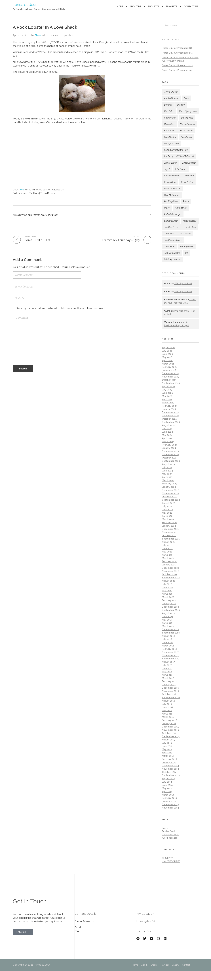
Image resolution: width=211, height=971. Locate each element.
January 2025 (169, 409)
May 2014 (167, 788)
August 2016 (168, 701)
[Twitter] (144, 938)
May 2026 (167, 357)
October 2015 (169, 733)
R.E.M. (44, 215)
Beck (186, 98)
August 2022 (168, 503)
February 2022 (169, 522)
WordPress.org (169, 838)
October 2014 (169, 772)
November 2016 (170, 691)
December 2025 (170, 373)
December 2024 (170, 412)
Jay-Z (167, 169)
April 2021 (167, 555)
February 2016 (169, 720)
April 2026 (167, 360)
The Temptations (172, 253)
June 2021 (167, 548)
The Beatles (190, 227)
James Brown (170, 163)
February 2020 (169, 600)
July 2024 (167, 428)
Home (135, 965)
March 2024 (168, 441)
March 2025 (168, 402)
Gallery (175, 965)
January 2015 (169, 762)
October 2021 (169, 535)
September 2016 (171, 697)
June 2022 (167, 509)
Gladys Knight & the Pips (176, 150)
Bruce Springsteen (188, 111)
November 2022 (170, 493)
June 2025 (167, 393)
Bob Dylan (169, 111)
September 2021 (171, 539)
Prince (186, 201)
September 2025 (171, 383)
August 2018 (168, 636)
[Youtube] (151, 938)
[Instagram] (158, 938)
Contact (186, 965)
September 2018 (171, 632)
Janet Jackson (189, 163)
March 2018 (168, 645)
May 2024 (167, 435)
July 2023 (167, 467)
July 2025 (167, 389)
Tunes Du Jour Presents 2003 (177, 65)
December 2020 (170, 568)
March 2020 (168, 597)
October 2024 (169, 419)
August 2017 (168, 662)
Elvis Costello (185, 130)
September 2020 (171, 577)
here (21, 189)
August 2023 (168, 464)
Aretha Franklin (171, 98)
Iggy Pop (22, 215)
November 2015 (170, 730)
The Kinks (169, 233)
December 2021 (170, 529)
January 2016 (169, 723)
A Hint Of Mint (171, 92)
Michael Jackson (172, 188)
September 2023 (171, 461)
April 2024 (167, 438)
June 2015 (167, 746)
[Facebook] (137, 938)
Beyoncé (168, 105)
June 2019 (167, 616)
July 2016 (167, 704)
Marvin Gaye (170, 182)
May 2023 (167, 474)
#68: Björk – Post (183, 283)
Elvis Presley (170, 137)
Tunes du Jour (25, 4)
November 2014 (170, 769)
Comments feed (170, 834)
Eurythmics (186, 137)
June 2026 (167, 354)
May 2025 (167, 396)
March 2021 (168, 558)
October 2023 (169, 457)
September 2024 (171, 422)
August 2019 (168, 613)
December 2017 (170, 652)
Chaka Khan (170, 118)
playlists (68, 35)
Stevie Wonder (171, 221)
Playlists (165, 965)
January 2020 (169, 603)
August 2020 (168, 581)
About (144, 965)
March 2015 (168, 756)
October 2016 (169, 694)
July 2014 (167, 782)
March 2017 (168, 678)
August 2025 (168, 386)
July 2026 (167, 351)
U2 (186, 253)
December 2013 (170, 804)
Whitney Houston (172, 259)
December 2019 (170, 607)
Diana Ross (169, 124)
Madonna (189, 175)
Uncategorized (171, 861)
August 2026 (168, 347)
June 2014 (167, 785)
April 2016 (167, 714)
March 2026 (168, 364)
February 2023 (169, 483)
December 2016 (170, 688)
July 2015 (167, 743)
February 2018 (169, 649)
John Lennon (181, 169)
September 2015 (171, 736)
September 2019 (171, 610)
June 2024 (167, 432)
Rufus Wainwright (172, 214)
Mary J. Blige (187, 182)
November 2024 (170, 415)
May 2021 (167, 551)
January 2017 (168, 684)
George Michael (171, 143)
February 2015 (169, 759)
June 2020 (167, 587)
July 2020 (167, 584)
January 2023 (169, 487)
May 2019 (167, 620)
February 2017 (169, 681)
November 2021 (170, 532)
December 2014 (170, 765)
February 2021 (169, 561)
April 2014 (167, 791)
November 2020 (170, 571)
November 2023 (170, 454)
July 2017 (167, 665)
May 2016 (167, 710)
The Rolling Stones (173, 240)
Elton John (169, 130)
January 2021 (169, 564)
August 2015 (168, 739)
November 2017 (170, 655)
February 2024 (169, 445)
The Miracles (185, 233)
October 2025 (169, 380)
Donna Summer (187, 124)
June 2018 (167, 642)
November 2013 (170, 807)
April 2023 (167, 477)
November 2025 (170, 376)
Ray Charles (181, 208)
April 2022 (167, 516)
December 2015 (170, 726)
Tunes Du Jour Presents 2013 (177, 70)
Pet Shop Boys (171, 201)
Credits (154, 965)
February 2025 (169, 406)
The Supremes (186, 246)
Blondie (181, 105)
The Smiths (169, 246)
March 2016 (168, 717)
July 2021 (167, 545)
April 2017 (167, 675)
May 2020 (167, 590)
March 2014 (168, 795)
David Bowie (187, 118)
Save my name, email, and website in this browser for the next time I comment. (61, 308)
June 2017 (167, 668)
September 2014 (171, 775)
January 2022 (169, 526)
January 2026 (169, 370)
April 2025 (167, 399)
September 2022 (171, 500)
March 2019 (168, 626)
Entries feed (168, 831)
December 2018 (170, 629)
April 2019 (167, 623)
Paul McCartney (171, 195)
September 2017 (170, 658)
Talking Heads (189, 221)
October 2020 (169, 574)
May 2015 (167, 749)
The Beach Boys (171, 227)
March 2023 (168, 480)
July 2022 (167, 506)
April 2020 (167, 594)
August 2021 (168, 542)
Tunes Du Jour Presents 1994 (177, 53)
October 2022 (169, 496)
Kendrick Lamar (171, 175)
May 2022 (167, 513)
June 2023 (167, 470)
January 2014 (169, 801)
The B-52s (53, 215)
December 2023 (170, 451)
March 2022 (168, 519)
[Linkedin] (165, 938)
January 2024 (169, 448)
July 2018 (167, 639)
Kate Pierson (34, 215)
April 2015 (167, 752)
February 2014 (169, 798)
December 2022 (170, 490)
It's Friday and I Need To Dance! (179, 156)
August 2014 (168, 778)
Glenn (38, 35)
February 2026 (169, 367)
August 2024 (168, 425)
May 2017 (167, 671)
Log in (165, 828)
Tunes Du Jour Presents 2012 (177, 48)
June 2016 (167, 707)
